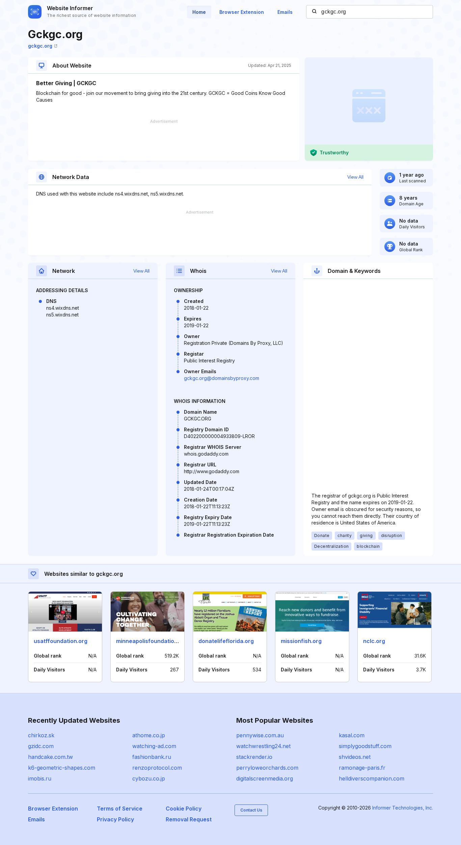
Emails (285, 12)
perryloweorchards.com (267, 767)
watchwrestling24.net (263, 746)
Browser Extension (241, 12)
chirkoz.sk (41, 735)
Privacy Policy (115, 819)
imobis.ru (39, 778)
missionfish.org (301, 641)
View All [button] (355, 177)
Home (199, 12)
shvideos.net (355, 756)
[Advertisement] (163, 140)
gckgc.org (40, 46)
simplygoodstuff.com (365, 746)
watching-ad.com (154, 746)
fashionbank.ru (151, 756)
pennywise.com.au (260, 735)
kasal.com (351, 735)
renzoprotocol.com (157, 767)
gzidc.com (41, 746)
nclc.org (374, 641)
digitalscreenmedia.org (264, 778)
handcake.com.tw (50, 756)
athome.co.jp (148, 735)
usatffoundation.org (60, 641)
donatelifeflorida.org (226, 641)
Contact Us (251, 810)
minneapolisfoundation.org (152, 641)
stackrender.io (254, 756)
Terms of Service (119, 808)
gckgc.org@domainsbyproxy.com (221, 378)
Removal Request (189, 819)
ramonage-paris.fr (362, 767)
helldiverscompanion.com (371, 778)
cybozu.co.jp (148, 778)
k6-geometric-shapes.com (61, 767)
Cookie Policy (183, 808)
